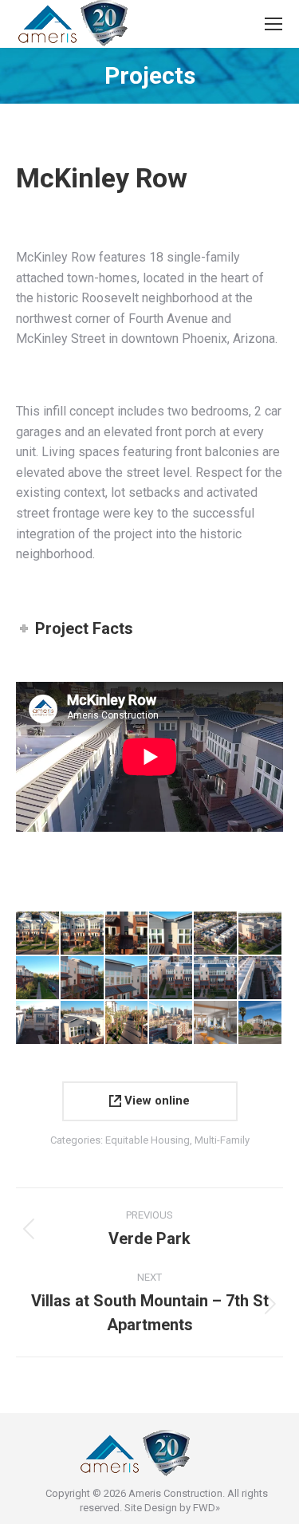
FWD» (206, 1508)
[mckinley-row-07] (38, 978)
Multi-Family (222, 1140)
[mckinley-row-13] (38, 1023)
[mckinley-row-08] (83, 978)
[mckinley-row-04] (171, 934)
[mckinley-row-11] (216, 978)
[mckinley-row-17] (171, 1023)
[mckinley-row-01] (38, 934)
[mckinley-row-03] (127, 934)
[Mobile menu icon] (273, 23)
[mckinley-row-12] (260, 978)
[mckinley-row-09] (127, 978)
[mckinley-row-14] (83, 1023)
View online (155, 1100)
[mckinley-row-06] (260, 934)
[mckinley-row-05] (216, 934)
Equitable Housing (147, 1140)
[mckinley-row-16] (127, 1023)
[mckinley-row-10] (171, 978)
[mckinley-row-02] (83, 934)
